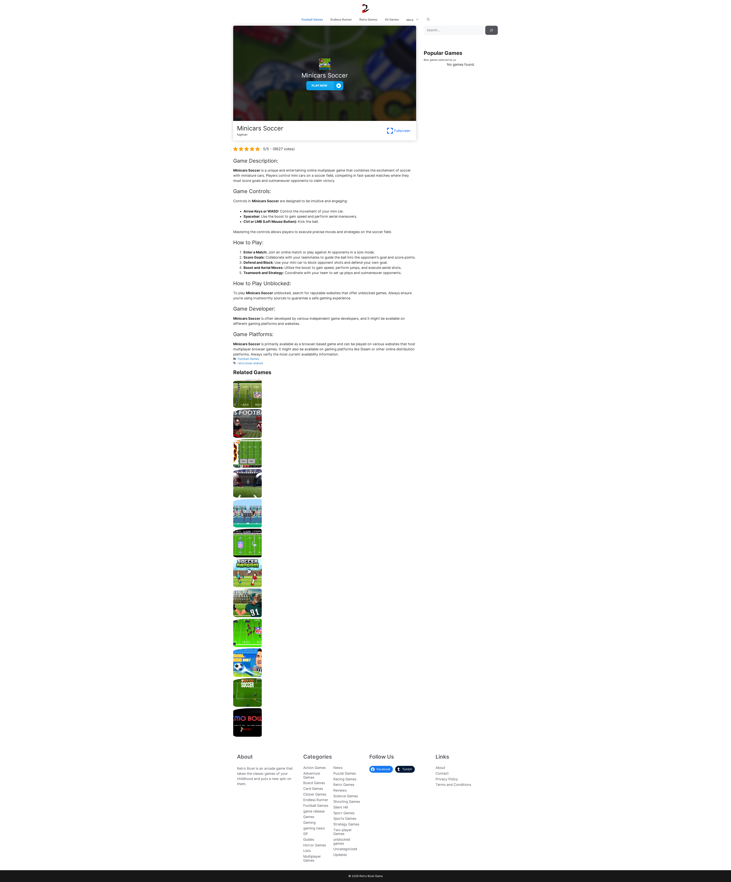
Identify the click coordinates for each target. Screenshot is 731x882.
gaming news (314, 828)
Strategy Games (346, 824)
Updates (340, 855)
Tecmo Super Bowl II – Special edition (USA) (325, 406)
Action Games (314, 768)
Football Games (312, 19)
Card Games (313, 789)
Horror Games (314, 845)
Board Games (314, 783)
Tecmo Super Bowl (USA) (324, 556)
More (409, 20)
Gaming (309, 822)
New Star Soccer (324, 705)
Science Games (345, 796)
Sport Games (343, 813)
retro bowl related (250, 363)
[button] (428, 20)
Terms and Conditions (453, 785)
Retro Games (368, 19)
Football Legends (325, 675)
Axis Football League (324, 436)
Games (308, 817)
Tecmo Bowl (324, 735)
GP (305, 834)
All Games (392, 19)
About (440, 768)
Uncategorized (345, 849)
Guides (308, 839)
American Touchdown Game (324, 526)
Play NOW (319, 85)
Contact (442, 773)
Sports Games (344, 818)
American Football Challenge (325, 616)
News (337, 768)
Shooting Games (346, 802)
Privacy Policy (447, 779)
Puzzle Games (344, 773)
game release (314, 811)
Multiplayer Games (312, 858)
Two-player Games (342, 832)
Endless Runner (341, 19)
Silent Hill (340, 807)
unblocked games (341, 841)
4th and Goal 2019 (324, 496)
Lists (307, 851)
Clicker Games (314, 794)
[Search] (491, 30)
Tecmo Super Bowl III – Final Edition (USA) (324, 645)
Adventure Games (311, 775)
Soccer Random (325, 586)
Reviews (340, 790)
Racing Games (344, 779)
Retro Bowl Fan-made (325, 466)
